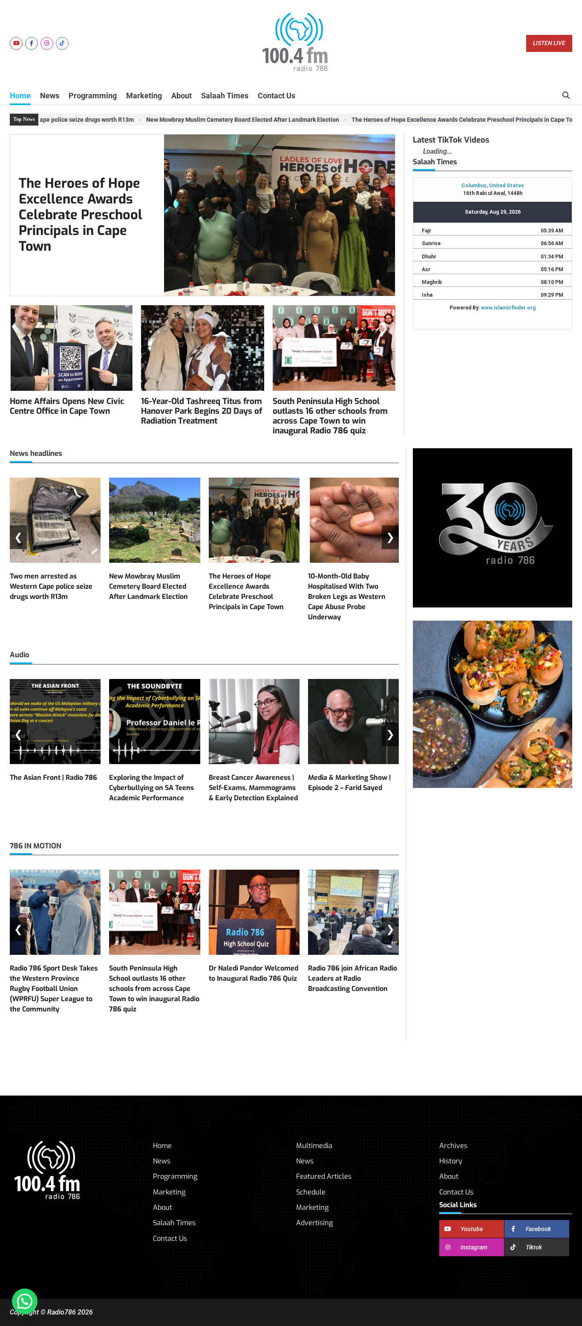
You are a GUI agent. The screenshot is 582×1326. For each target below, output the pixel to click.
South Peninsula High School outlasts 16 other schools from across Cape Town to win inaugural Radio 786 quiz (330, 416)
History (450, 1161)
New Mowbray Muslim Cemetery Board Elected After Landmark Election (226, 119)
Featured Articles (324, 1176)
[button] (24, 1301)
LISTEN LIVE (549, 43)
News (49, 95)
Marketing (144, 95)
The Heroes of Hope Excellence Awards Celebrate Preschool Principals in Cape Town (450, 119)
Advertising (314, 1222)
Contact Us (276, 95)
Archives (453, 1145)
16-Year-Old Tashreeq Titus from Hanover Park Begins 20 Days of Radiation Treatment (201, 411)
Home (20, 95)
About (181, 95)
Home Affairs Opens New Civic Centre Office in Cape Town (67, 406)
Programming (93, 95)
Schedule (311, 1192)
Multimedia (314, 1145)
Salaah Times (224, 95)
